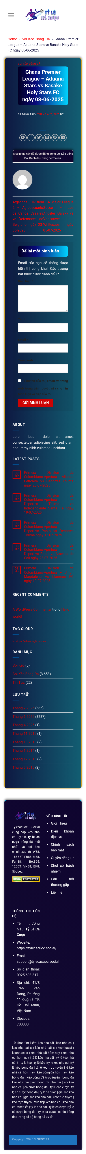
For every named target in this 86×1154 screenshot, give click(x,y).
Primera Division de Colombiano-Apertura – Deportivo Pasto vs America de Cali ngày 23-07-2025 (48, 551)
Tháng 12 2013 (24, 759)
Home (12, 39)
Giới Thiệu (59, 823)
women (42, 641)
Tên (21, 319)
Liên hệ (56, 892)
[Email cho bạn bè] (47, 137)
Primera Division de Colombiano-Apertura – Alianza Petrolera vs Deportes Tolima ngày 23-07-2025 (48, 478)
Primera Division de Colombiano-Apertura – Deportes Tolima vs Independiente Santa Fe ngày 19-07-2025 (48, 504)
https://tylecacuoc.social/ (37, 948)
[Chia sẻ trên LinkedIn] (63, 137)
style (34, 641)
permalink (55, 158)
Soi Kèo (18, 665)
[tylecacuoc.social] (43, 15)
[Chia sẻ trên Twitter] (39, 137)
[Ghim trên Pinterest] (55, 137)
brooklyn (17, 641)
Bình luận (25, 281)
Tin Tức (19, 682)
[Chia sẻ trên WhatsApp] (23, 137)
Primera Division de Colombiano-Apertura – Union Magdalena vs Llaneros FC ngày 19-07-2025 (48, 574)
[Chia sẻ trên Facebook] (31, 137)
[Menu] (11, 15)
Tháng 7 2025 (23, 708)
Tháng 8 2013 (23, 767)
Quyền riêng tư (62, 858)
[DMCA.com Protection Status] (26, 879)
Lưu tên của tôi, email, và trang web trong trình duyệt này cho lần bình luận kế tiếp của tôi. (43, 387)
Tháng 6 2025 (23, 717)
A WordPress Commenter (32, 609)
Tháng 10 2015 (24, 742)
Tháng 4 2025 (23, 725)
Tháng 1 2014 (23, 750)
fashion (27, 641)
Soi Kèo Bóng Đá (36, 39)
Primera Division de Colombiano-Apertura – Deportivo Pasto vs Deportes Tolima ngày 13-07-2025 (48, 528)
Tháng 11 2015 (24, 733)
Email (23, 340)
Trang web (25, 360)
